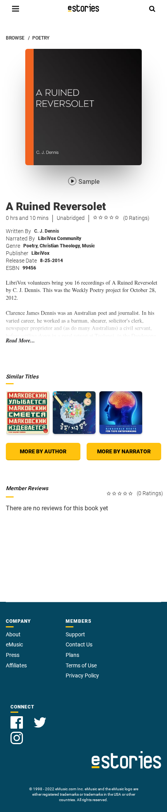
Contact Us (79, 644)
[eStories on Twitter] (40, 718)
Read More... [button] (20, 340)
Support (75, 634)
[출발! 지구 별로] (74, 412)
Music (88, 246)
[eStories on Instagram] (17, 733)
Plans (72, 655)
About (13, 634)
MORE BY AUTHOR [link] (43, 451)
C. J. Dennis (46, 231)
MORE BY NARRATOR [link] (124, 451)
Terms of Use (81, 665)
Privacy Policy (82, 675)
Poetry (30, 246)
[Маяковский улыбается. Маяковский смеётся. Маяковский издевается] (27, 412)
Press (12, 655)
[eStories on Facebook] (17, 718)
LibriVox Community (59, 238)
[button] (15, 9)
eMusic (14, 644)
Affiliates (16, 665)
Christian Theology (60, 246)
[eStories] (83, 8)
